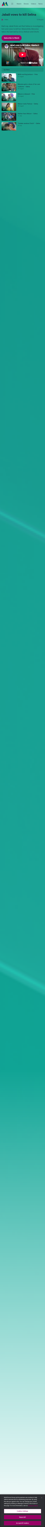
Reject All (22, 1517)
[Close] (41, 1497)
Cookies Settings (22, 1511)
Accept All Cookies (22, 1523)
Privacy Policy (33, 1505)
